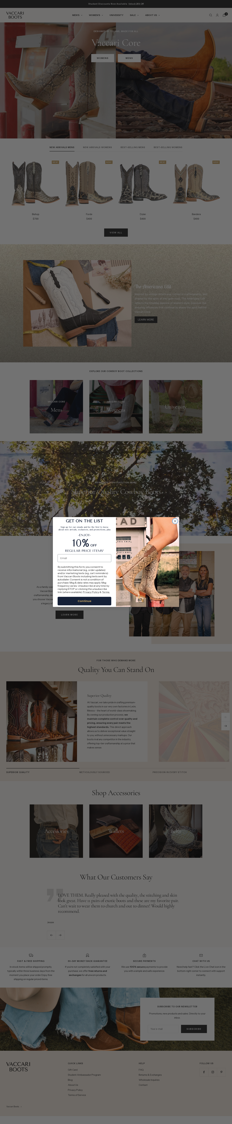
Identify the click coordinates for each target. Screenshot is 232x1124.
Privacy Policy (91, 592)
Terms (105, 592)
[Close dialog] (175, 521)
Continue (84, 601)
